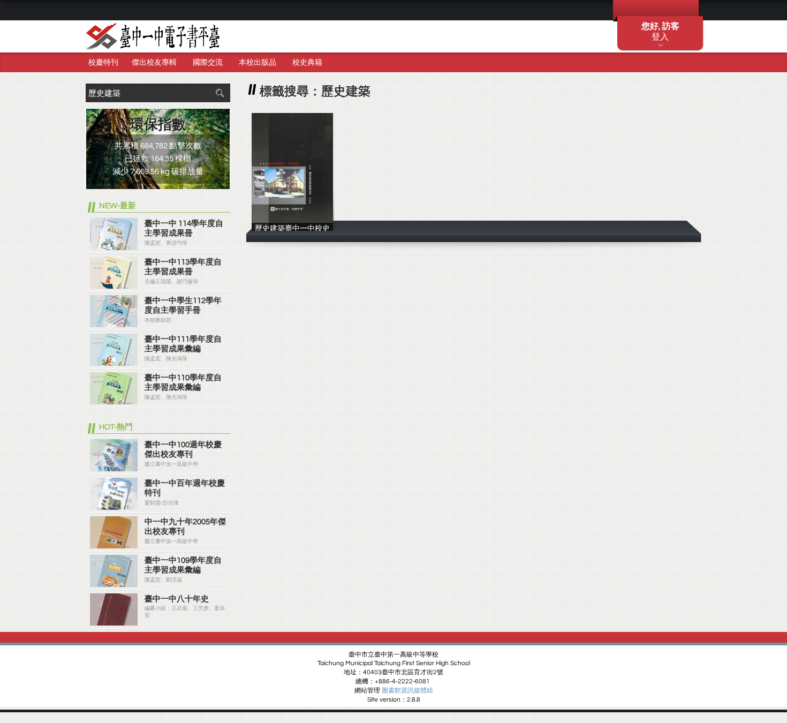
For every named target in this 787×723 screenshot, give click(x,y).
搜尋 (219, 93)
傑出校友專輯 (154, 62)
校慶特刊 (103, 62)
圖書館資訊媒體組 (407, 690)
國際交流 (208, 62)
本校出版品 (257, 62)
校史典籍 (307, 62)
